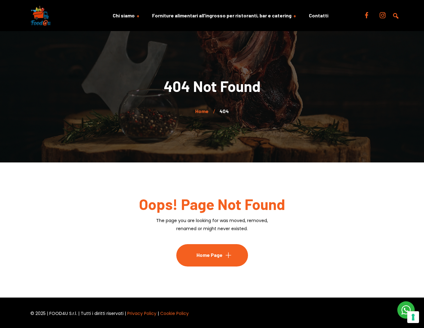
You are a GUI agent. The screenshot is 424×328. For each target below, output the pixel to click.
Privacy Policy (141, 313)
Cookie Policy (174, 313)
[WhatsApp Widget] (406, 310)
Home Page (209, 255)
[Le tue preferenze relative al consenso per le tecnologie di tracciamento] (413, 317)
